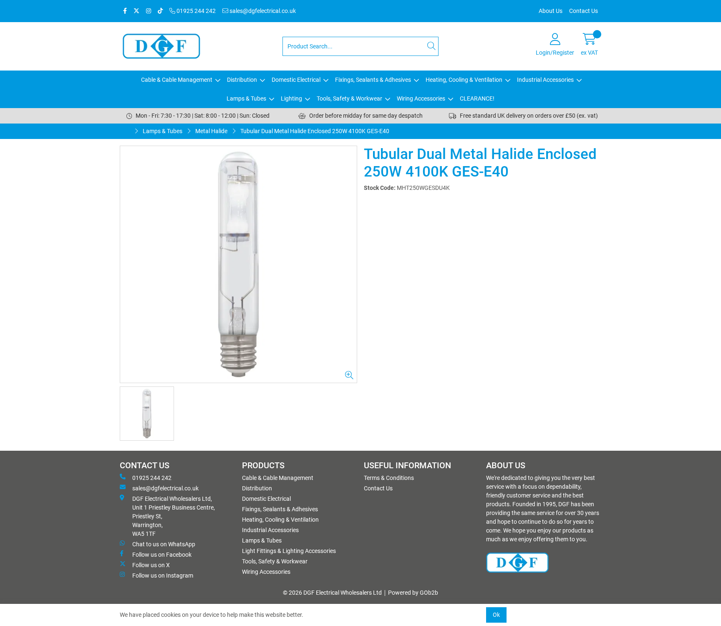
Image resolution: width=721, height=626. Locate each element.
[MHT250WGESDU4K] (238, 264)
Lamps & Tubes (246, 98)
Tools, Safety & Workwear (349, 98)
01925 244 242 (195, 11)
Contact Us (583, 11)
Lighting (291, 98)
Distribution (242, 79)
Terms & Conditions (389, 478)
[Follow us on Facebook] (125, 11)
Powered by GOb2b (413, 592)
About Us (550, 11)
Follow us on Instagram (162, 575)
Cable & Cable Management (176, 79)
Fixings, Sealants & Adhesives (373, 79)
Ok (496, 614)
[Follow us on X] (136, 11)
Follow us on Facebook (162, 554)
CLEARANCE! (477, 98)
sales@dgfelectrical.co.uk (262, 11)
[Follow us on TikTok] (160, 11)
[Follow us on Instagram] (148, 11)
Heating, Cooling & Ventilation (464, 79)
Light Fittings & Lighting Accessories (289, 551)
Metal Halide (211, 131)
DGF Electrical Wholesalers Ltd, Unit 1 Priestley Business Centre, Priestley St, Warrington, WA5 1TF (173, 516)
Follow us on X (151, 565)
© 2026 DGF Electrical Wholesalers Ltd (332, 592)
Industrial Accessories (545, 79)
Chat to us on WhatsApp (163, 544)
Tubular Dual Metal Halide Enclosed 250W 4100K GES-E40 (314, 131)
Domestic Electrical (296, 79)
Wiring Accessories (421, 98)
